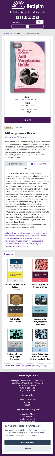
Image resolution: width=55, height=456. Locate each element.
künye (28, 168)
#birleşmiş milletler (23, 236)
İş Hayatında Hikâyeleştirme (40, 320)
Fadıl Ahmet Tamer (22, 99)
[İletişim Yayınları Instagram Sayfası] (26, 17)
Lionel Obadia (15, 321)
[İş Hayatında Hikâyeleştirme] (40, 305)
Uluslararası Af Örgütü (15, 137)
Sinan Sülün (40, 324)
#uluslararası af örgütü (31, 243)
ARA (40, 22)
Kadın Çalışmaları (40, 284)
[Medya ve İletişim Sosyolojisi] (15, 340)
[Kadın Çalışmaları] (40, 270)
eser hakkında (16, 164)
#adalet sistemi (10, 233)
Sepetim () (40, 12)
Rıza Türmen (15, 289)
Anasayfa (8, 33)
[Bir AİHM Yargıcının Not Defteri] (15, 270)
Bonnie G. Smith (40, 287)
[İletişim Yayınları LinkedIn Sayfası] (33, 17)
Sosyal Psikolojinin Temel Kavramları (40, 355)
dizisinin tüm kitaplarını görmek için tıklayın (25, 365)
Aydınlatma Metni (27, 414)
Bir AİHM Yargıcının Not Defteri (15, 285)
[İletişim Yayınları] (27, 4)
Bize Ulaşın (27, 402)
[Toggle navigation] (27, 27)
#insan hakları (16, 238)
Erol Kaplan (36, 99)
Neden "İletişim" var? (27, 399)
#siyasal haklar (22, 241)
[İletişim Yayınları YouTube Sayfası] (29, 17)
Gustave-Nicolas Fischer (40, 359)
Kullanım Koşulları (27, 421)
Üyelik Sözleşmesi (27, 419)
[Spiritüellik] (15, 305)
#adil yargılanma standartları (30, 233)
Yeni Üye (15, 12)
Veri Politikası (27, 416)
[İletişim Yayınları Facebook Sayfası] (22, 17)
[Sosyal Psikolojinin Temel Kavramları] (40, 340)
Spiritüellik (15, 319)
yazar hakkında (39, 164)
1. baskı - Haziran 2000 (27, 109)
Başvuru (8, 254)
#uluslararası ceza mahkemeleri (17, 246)
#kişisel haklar (28, 238)
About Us (27, 405)
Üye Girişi (27, 12)
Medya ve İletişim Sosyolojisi (15, 355)
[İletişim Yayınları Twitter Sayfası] (18, 17)
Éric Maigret (15, 359)
